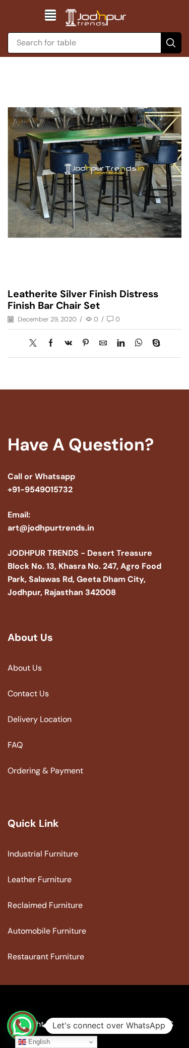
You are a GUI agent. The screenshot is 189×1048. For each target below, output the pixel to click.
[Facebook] (50, 343)
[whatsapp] (138, 343)
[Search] (171, 43)
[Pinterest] (85, 343)
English (38, 1041)
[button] (50, 15)
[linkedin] (121, 343)
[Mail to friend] (103, 343)
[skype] (153, 343)
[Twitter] (35, 343)
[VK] (68, 343)
